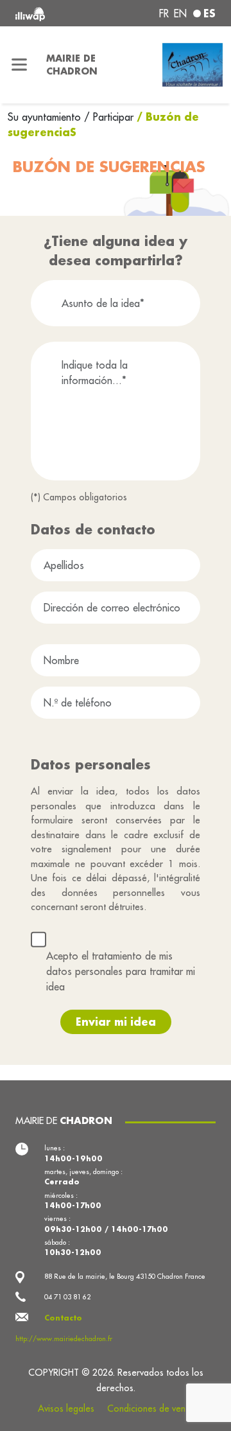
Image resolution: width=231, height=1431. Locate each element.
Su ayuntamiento (46, 116)
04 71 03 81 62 (67, 1296)
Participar (113, 116)
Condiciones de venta (150, 1408)
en (180, 13)
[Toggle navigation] (19, 64)
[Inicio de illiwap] (53, 13)
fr (164, 13)
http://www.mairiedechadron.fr (63, 1338)
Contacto (63, 1317)
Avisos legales (66, 1408)
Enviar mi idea (116, 1021)
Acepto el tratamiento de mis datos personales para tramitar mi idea (120, 971)
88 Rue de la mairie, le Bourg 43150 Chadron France (124, 1276)
